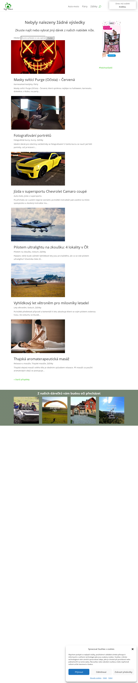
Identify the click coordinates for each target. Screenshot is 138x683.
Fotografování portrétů (32, 135)
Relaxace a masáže (22, 363)
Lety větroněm (20, 307)
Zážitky (93, 6)
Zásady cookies (95, 678)
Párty (84, 6)
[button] (132, 649)
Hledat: (17, 38)
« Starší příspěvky (22, 379)
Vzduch (35, 251)
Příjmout (79, 672)
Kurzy (33, 140)
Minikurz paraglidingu (55, 408)
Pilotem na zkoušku (22, 251)
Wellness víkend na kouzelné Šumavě (83, 410)
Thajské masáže (39, 363)
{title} (105, 678)
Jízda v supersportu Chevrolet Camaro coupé (50, 191)
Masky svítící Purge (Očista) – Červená (44, 79)
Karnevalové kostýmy (23, 84)
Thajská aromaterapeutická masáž (41, 358)
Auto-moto (73, 6)
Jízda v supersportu (33, 196)
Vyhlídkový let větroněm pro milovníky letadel (51, 302)
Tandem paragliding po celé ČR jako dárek (112, 411)
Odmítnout (101, 672)
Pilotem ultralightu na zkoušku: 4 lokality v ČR (51, 247)
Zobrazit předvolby (123, 672)
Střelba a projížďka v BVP (26, 408)
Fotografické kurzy (22, 140)
